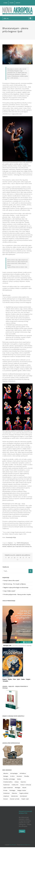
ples (14, 546)
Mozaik (24, 787)
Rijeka (10, 679)
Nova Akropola (12, 844)
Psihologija (12, 790)
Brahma (28, 544)
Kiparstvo (23, 782)
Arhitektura (23, 773)
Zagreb (4, 679)
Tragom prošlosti (23, 793)
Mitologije (17, 787)
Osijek (28, 679)
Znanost (5, 799)
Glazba (19, 779)
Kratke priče (15, 784)
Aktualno (5, 773)
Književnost (6, 784)
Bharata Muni (13, 544)
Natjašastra (10, 546)
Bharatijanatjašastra (21, 544)
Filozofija (26, 776)
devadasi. (4, 546)
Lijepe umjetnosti (8, 787)
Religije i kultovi (21, 790)
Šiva (31, 546)
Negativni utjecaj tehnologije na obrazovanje (15, 587)
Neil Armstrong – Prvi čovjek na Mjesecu (14, 584)
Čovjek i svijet (25, 799)
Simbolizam (6, 793)
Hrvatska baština (7, 782)
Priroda (5, 790)
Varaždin (5, 681)
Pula (14, 679)
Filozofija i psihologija (9, 779)
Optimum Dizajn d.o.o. (25, 844)
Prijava (22, 831)
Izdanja (17, 782)
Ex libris (12, 776)
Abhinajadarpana (25, 543)
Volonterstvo (14, 796)
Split (18, 679)
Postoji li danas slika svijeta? (11, 580)
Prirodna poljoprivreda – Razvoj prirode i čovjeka (17, 594)
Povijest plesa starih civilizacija (22, 546)
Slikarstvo (14, 793)
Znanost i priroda (14, 799)
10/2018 (18, 543)
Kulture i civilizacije (25, 784)
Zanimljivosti (23, 796)
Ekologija (5, 776)
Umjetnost (10, 543)
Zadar (23, 679)
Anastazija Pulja (6, 544)
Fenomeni (19, 776)
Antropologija (14, 773)
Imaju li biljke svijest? (9, 591)
